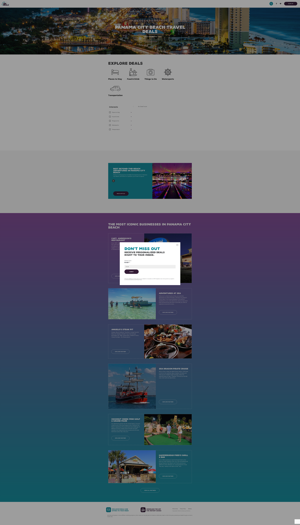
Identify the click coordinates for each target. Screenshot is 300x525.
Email (127, 262)
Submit (131, 271)
